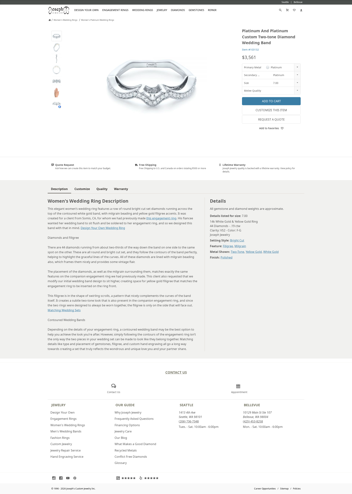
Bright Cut (237, 240)
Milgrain (240, 246)
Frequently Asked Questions (134, 419)
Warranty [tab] (121, 189)
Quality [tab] (101, 189)
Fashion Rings (60, 438)
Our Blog (121, 438)
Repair (212, 10)
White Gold (271, 252)
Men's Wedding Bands (65, 431)
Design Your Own (86, 10)
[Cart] (287, 10)
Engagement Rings (115, 10)
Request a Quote (271, 119)
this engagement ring (161, 218)
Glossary (121, 463)
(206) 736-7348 (189, 421)
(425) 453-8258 (253, 421)
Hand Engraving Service (66, 457)
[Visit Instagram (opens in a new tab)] (54, 478)
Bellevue (252, 405)
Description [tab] (59, 189)
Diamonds (178, 10)
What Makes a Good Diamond (135, 444)
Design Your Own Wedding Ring (103, 228)
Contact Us (176, 372)
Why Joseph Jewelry (128, 412)
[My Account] (301, 10)
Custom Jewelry (61, 444)
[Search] (280, 10)
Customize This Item (271, 110)
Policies (297, 488)
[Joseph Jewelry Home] (50, 20)
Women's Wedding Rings (67, 425)
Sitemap (284, 488)
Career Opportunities (265, 488)
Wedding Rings (142, 10)
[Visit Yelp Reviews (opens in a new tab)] (149, 478)
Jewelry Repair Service (65, 450)
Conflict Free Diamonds (131, 457)
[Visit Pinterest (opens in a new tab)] (75, 478)
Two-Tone (237, 252)
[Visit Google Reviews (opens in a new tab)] (126, 478)
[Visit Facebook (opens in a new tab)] (61, 478)
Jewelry (162, 10)
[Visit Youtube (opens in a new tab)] (68, 478)
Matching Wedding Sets (64, 310)
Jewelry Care (123, 431)
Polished (226, 257)
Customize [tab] (82, 189)
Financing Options (127, 425)
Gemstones (196, 10)
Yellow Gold (254, 252)
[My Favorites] (294, 10)
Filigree (228, 246)
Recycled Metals (126, 450)
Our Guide (125, 405)
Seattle (186, 405)
